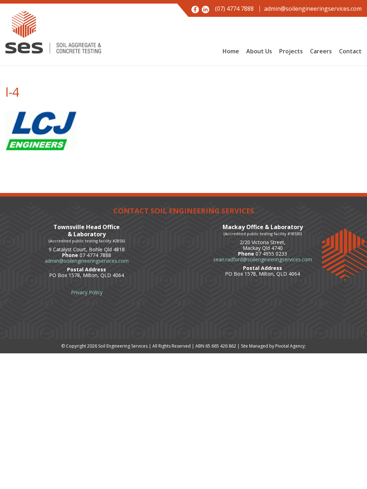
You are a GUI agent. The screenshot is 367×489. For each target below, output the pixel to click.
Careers (321, 51)
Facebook (195, 9)
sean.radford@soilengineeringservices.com (262, 259)
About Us (259, 51)
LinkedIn (205, 9)
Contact (350, 51)
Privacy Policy (87, 292)
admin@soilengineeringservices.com (313, 9)
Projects (291, 51)
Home (231, 51)
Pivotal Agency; (290, 346)
